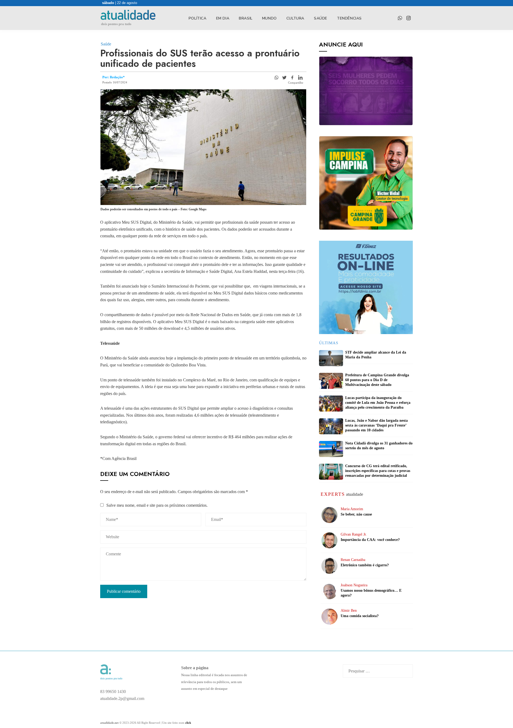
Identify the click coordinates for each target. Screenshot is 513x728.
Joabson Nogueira (354, 585)
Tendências (349, 18)
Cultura (295, 18)
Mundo (269, 18)
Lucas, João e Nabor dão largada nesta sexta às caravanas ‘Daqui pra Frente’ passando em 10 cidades (376, 425)
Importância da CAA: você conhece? (370, 540)
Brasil (245, 18)
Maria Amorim (352, 509)
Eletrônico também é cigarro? (365, 565)
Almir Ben (349, 611)
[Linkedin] (300, 77)
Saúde (320, 18)
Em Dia (223, 18)
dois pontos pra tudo (116, 24)
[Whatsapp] (276, 77)
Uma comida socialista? (360, 616)
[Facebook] (292, 77)
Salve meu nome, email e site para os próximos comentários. (157, 505)
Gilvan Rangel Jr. (354, 534)
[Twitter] (284, 77)
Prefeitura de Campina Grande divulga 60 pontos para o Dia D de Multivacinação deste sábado (377, 380)
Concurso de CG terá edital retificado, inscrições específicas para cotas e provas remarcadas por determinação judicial (377, 471)
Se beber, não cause (356, 514)
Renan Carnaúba (353, 560)
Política (198, 18)
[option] (366, 287)
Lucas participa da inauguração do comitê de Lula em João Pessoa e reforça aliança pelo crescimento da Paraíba (377, 402)
